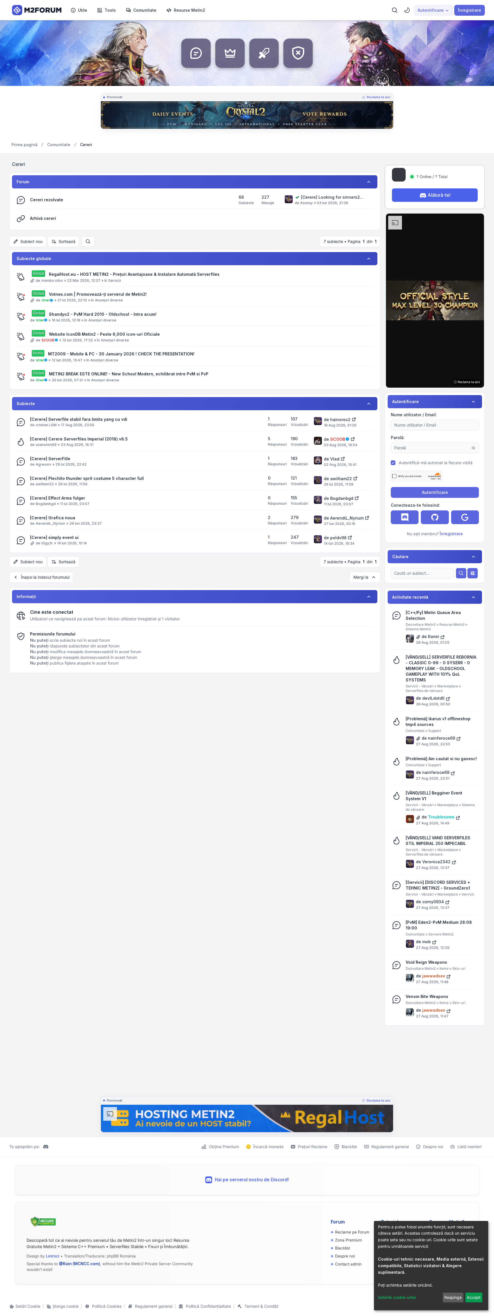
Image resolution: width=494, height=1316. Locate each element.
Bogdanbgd (46, 504)
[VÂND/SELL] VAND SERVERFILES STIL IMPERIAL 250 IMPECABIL (438, 840)
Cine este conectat (51, 612)
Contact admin (348, 1264)
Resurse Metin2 (452, 624)
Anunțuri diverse (109, 300)
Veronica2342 (436, 861)
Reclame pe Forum (352, 1232)
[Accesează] (435, 301)
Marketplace (447, 686)
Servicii (114, 280)
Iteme (444, 968)
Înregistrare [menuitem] (469, 10)
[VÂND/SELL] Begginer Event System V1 (434, 795)
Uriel (45, 300)
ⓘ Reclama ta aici (467, 382)
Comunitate (415, 731)
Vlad (334, 458)
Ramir (433, 636)
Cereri (18, 164)
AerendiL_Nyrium (50, 523)
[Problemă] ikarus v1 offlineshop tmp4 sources (438, 721)
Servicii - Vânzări (420, 686)
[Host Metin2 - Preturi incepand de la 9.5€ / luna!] (247, 115)
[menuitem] (79, 10)
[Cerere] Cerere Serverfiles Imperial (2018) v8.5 (79, 438)
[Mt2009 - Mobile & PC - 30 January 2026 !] (247, 1118)
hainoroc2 (340, 419)
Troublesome (441, 816)
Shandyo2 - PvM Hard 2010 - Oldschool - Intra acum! (102, 314)
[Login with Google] (465, 517)
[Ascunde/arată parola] (473, 448)
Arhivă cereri (43, 218)
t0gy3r (47, 543)
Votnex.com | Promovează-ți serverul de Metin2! (98, 294)
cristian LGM (46, 425)
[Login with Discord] (405, 517)
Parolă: (398, 437)
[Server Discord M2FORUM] (45, 1146)
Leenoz (52, 1256)
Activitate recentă (410, 597)
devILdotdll (433, 698)
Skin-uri (458, 968)
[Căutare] (461, 573)
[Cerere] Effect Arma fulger (57, 498)
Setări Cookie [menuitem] (27, 1306)
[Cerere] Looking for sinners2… (332, 197)
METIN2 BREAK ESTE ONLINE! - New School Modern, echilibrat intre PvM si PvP (128, 373)
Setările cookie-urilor (397, 1297)
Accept (474, 1297)
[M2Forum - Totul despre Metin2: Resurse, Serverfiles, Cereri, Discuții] (35, 10)
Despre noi (345, 1256)
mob (426, 941)
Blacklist (342, 1248)
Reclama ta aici (378, 97)
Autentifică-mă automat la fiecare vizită (436, 462)
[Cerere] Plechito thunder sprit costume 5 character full (87, 478)
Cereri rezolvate (46, 199)
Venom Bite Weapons (427, 996)
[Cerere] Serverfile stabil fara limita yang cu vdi (78, 419)
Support (434, 731)
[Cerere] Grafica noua (52, 517)
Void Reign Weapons (426, 962)
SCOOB (47, 340)
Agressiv (43, 464)
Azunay (306, 203)
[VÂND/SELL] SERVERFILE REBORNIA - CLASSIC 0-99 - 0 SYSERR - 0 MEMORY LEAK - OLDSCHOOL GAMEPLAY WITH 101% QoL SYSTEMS (441, 668)
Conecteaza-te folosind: (415, 505)
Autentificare (435, 492)
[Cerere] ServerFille (50, 458)
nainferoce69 (441, 738)
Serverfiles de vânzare (424, 691)
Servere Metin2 (440, 934)
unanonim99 (46, 444)
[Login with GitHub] (435, 517)
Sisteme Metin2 (418, 629)
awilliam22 (45, 484)
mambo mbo (52, 280)
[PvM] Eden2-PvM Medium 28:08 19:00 (439, 925)
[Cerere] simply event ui (54, 537)
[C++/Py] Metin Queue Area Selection (433, 615)
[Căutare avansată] (472, 573)
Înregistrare (451, 533)
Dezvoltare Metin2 (421, 624)
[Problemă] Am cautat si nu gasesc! (441, 758)
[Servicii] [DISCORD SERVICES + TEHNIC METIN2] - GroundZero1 (438, 885)
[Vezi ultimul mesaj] (354, 418)
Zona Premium (348, 1240)
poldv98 (338, 537)
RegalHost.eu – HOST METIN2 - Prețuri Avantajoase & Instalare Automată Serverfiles (134, 274)
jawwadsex (433, 975)
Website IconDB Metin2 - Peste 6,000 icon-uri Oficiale (104, 334)
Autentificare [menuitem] (431, 10)
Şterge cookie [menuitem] (65, 1306)
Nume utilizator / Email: (414, 414)
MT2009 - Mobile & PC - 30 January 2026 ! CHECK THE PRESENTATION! (121, 353)
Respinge (453, 1297)
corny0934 (433, 901)
